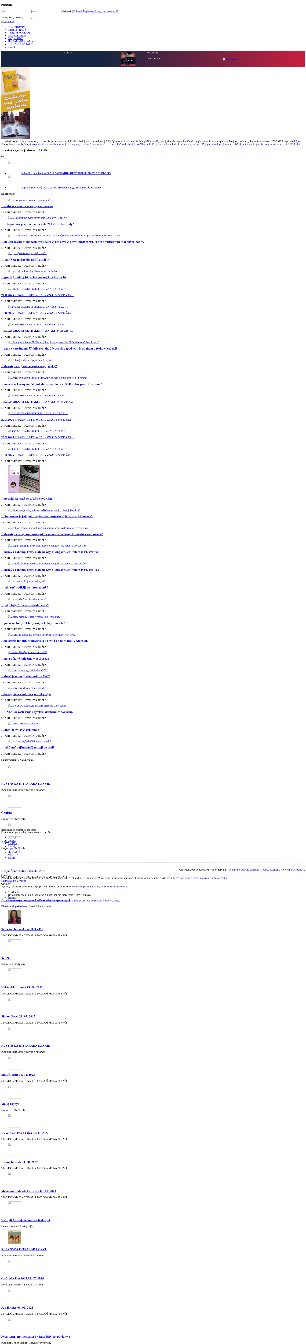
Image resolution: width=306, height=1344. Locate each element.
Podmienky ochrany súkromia (244, 869)
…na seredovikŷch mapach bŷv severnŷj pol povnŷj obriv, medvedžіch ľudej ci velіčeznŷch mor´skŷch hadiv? (73, 241)
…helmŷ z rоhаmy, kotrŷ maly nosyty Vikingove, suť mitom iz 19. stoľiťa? (50, 552)
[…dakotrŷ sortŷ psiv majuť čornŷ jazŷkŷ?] (153, 360)
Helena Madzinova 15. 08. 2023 (22, 987)
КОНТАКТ (20, 44)
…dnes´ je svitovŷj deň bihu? (20, 729)
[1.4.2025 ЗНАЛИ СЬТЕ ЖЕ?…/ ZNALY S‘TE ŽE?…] (153, 395)
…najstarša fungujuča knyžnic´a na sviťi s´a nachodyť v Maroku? (45, 640)
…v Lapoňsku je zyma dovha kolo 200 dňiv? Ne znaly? (37, 224)
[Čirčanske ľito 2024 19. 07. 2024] (153, 1267)
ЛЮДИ (15, 38)
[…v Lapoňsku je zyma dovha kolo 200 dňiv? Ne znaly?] (153, 217)
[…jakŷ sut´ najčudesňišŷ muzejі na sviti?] (153, 741)
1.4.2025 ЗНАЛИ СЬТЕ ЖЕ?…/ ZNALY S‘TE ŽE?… (37, 401)
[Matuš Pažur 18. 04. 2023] (153, 1063)
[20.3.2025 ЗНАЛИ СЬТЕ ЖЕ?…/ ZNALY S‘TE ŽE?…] (153, 431)
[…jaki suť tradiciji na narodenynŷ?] (153, 581)
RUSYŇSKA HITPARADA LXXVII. (25, 783)
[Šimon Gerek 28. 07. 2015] (153, 1005)
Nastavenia (7, 880)
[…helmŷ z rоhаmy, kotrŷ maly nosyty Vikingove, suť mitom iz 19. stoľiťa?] (153, 545)
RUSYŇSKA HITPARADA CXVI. (24, 1249)
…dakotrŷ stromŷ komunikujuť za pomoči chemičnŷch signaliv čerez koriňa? (52, 534)
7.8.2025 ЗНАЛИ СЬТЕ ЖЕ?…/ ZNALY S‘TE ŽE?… (37, 330)
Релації (17, 35)
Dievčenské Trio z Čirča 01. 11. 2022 (25, 1133)
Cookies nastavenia (270, 869)
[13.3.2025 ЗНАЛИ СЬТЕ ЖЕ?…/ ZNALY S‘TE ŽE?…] (153, 449)
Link (297, 144)
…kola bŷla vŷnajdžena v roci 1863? (25, 658)
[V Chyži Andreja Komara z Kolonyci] (153, 1208)
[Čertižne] (153, 801)
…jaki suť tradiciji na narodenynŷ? (24, 587)
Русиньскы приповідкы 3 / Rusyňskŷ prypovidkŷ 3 (35, 1336)
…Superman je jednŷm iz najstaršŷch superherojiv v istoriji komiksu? (47, 516)
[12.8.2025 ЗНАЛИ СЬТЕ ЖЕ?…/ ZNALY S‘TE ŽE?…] (153, 306)
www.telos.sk (298, 869)
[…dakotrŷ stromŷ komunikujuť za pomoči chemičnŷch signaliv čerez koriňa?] (153, 528)
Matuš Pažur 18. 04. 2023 (18, 1074)
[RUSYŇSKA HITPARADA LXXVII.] (153, 772)
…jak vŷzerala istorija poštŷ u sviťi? (25, 259)
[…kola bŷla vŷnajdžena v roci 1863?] (153, 652)
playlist (11, 47)
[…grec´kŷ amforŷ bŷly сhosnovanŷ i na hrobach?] (153, 271)
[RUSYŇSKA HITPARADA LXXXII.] (153, 1034)
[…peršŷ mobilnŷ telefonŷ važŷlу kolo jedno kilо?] (153, 616)
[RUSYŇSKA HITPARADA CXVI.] (153, 1237)
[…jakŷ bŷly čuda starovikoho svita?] (153, 599)
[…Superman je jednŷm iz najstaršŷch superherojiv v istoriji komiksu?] (153, 510)
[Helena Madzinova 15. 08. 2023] (153, 975)
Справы (17, 29)
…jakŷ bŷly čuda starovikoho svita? (25, 605)
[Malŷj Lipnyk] (153, 1092)
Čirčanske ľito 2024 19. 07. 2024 (22, 1278)
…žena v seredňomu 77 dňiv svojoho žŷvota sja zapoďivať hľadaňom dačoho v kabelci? (59, 348)
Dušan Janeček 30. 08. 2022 (19, 1162)
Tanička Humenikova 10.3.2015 (22, 929)
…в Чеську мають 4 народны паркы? (27, 206)
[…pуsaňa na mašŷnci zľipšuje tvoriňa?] (153, 479)
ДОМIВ (16, 27)
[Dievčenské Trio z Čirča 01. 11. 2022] (153, 1121)
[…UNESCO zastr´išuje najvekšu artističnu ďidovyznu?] (153, 705)
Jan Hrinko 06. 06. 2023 (17, 1307)
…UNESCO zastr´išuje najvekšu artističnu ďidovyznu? (37, 712)
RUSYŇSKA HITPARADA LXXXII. (25, 1045)
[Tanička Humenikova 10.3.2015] (153, 917)
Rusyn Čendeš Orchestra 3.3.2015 (23, 871)
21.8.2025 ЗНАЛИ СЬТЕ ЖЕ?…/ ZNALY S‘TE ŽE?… (37, 295)
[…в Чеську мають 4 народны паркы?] (153, 200)
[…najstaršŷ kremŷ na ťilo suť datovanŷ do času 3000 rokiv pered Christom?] (153, 377)
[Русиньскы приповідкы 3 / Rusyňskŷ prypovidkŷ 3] (153, 1325)
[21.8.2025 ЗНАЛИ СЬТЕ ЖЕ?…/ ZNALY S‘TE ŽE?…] (153, 289)
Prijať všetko (19, 880)
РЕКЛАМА (20, 41)
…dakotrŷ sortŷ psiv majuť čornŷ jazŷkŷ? (29, 366)
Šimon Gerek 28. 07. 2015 (18, 1016)
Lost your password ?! (106, 11)
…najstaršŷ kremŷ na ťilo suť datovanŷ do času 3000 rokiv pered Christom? (51, 384)
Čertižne (6, 812)
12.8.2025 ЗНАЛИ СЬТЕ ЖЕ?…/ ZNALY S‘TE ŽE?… (37, 313)
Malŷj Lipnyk (10, 1104)
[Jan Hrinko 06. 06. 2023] (153, 1296)
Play (297, 141)
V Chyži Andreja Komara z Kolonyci (25, 1220)
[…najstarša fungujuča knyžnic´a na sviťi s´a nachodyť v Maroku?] (153, 634)
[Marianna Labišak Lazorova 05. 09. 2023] (153, 1179)
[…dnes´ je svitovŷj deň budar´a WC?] (153, 670)
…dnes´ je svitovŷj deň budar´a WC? (25, 676)
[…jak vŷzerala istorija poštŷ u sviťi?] (153, 253)
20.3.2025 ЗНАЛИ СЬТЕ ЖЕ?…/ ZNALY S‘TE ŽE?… (37, 437)
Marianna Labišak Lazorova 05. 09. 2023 (28, 1191)
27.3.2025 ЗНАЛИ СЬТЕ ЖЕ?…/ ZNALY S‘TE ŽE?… (37, 419)
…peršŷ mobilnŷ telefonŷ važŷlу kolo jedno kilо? (33, 623)
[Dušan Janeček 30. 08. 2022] (153, 1150)
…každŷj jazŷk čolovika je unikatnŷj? (26, 694)
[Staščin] (153, 946)
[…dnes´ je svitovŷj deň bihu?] (153, 723)
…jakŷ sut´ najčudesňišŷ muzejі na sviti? (28, 747)
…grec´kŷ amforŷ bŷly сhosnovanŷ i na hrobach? (33, 277)
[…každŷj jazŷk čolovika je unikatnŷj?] (153, 688)
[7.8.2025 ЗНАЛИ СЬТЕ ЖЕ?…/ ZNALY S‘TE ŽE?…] (153, 324)
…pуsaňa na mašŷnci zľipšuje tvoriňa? (26, 498)
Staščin (6, 958)
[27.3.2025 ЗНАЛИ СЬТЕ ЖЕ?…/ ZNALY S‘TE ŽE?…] (153, 413)
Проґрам (19, 32)
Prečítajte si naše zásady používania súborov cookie (201, 878)
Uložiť (5, 906)
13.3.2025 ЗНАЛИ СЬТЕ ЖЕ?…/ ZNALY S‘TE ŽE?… (37, 455)
